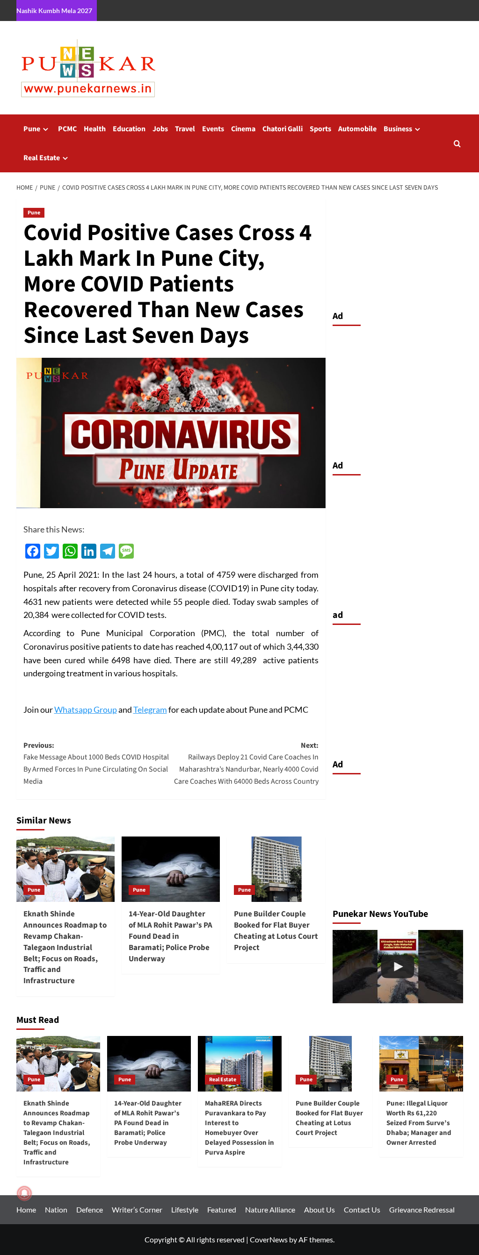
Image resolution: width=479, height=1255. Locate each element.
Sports (320, 129)
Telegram (150, 709)
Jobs (160, 129)
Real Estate (41, 158)
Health (95, 129)
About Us (319, 1209)
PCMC (67, 129)
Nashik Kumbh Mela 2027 (54, 10)
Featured (221, 1209)
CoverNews (269, 1239)
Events (213, 129)
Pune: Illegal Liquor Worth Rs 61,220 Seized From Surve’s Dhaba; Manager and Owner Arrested (418, 1123)
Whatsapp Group (85, 709)
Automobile (357, 129)
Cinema (243, 129)
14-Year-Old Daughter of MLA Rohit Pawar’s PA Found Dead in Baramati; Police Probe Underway (170, 936)
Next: (246, 763)
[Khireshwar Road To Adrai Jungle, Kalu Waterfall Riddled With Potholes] (398, 966)
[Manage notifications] (24, 1193)
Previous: (96, 763)
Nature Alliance (270, 1209)
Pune (31, 129)
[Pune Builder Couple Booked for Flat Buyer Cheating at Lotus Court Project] (276, 869)
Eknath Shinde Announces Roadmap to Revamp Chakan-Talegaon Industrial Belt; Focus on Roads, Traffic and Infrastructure (65, 947)
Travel (185, 129)
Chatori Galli (282, 129)
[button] (457, 143)
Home (26, 1209)
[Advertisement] (398, 390)
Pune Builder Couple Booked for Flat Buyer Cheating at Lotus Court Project (276, 930)
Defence (89, 1209)
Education (129, 129)
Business (398, 129)
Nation (56, 1209)
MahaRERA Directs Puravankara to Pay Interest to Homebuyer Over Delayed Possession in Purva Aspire (239, 1128)
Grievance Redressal (422, 1209)
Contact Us (362, 1209)
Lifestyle (184, 1209)
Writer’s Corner (137, 1209)
